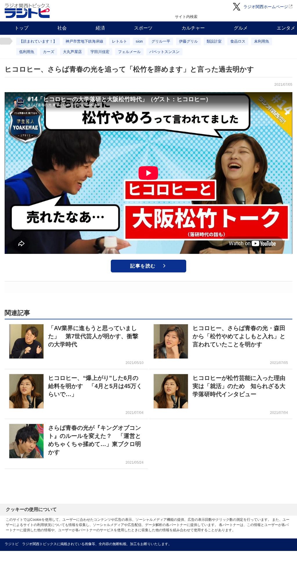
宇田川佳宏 (99, 52)
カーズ (48, 52)
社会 (62, 28)
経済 (100, 28)
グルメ (241, 28)
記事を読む (143, 265)
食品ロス (237, 41)
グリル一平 (160, 41)
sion (139, 41)
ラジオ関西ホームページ (265, 7)
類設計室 (214, 41)
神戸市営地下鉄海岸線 (84, 41)
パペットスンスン (164, 52)
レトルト (119, 41)
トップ (21, 28)
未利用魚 (261, 41)
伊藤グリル (188, 41)
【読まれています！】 (38, 41)
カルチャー (193, 28)
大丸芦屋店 (72, 52)
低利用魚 (26, 52)
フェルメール (129, 52)
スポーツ (143, 28)
